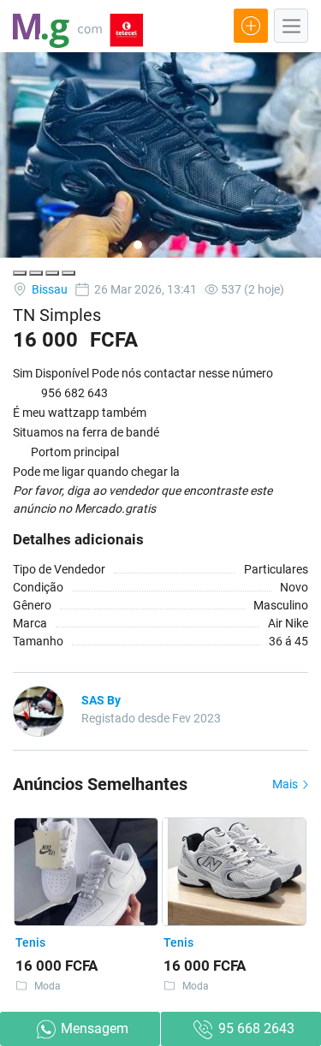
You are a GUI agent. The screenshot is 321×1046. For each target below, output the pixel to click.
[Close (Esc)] (20, 273)
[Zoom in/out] (68, 273)
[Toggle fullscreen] (52, 273)
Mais (286, 784)
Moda (47, 986)
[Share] (36, 273)
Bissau (48, 289)
